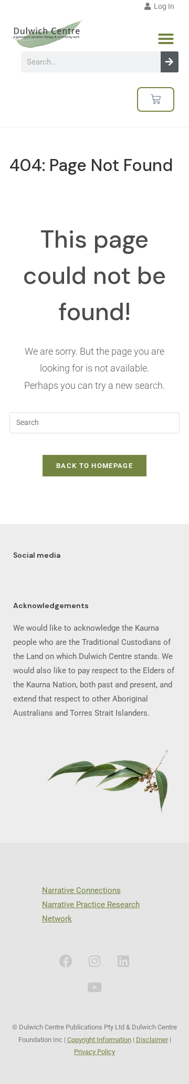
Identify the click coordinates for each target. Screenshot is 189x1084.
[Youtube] (94, 987)
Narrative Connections (81, 890)
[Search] (169, 61)
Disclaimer (152, 1040)
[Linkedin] (123, 961)
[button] (165, 38)
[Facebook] (65, 961)
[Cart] (155, 99)
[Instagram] (94, 961)
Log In (162, 6)
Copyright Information (99, 1040)
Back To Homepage (94, 466)
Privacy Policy (94, 1052)
